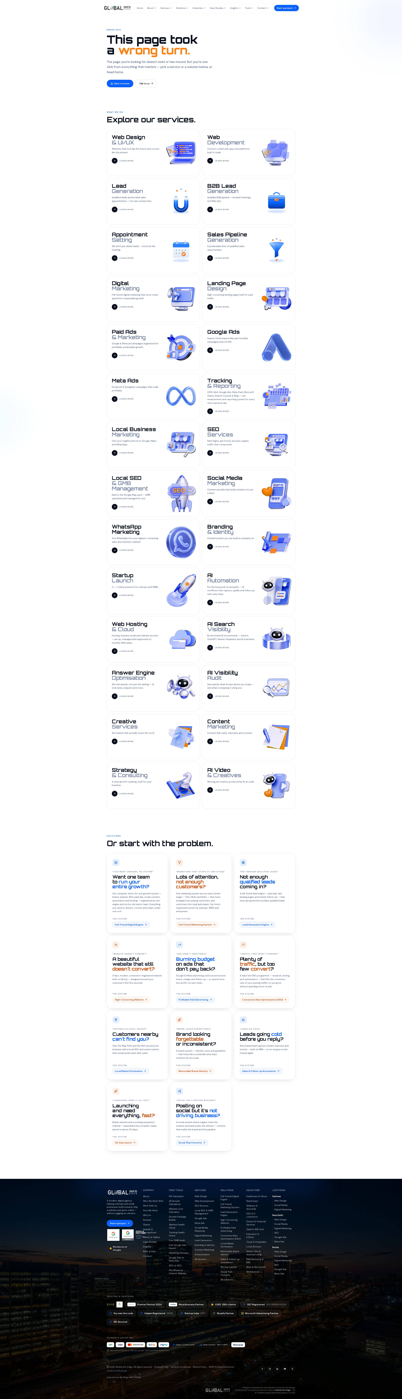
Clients (146, 1224)
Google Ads (201, 1218)
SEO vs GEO (175, 1265)
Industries (198, 8)
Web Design (201, 1196)
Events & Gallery (151, 1237)
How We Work (150, 1210)
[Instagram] (270, 1369)
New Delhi (277, 1215)
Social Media (281, 1205)
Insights (234, 8)
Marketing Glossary (179, 1252)
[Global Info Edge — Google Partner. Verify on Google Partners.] (113, 1235)
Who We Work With (153, 1201)
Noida (275, 1247)
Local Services (253, 1246)
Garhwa (276, 1196)
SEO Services (201, 1205)
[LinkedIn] (277, 1369)
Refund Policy (200, 1366)
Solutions (181, 8)
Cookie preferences (117, 1370)
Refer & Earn (149, 1251)
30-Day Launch (229, 1267)
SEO (276, 1232)
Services (164, 8)
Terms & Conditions (180, 1366)
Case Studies (216, 8)
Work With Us (150, 1205)
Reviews (147, 1219)
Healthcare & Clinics (256, 1196)
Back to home (122, 83)
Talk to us (144, 83)
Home (140, 8)
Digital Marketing (203, 1235)
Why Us (147, 1215)
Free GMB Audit (177, 1240)
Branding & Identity (205, 1245)
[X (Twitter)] (292, 1369)
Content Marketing (204, 1249)
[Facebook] (262, 1369)
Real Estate (252, 1201)
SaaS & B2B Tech (255, 1229)
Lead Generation (203, 1240)
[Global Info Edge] (117, 8)
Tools (247, 8)
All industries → (254, 1271)
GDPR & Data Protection (221, 1366)
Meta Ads (200, 1223)
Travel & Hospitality (256, 1241)
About (150, 8)
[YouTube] (285, 1369)
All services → (202, 1259)
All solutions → (228, 1279)
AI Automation (202, 1254)
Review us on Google (120, 1248)
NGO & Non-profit (255, 1267)
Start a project (118, 1223)
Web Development (204, 1201)
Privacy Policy (161, 1366)
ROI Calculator (176, 1196)
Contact (261, 8)
